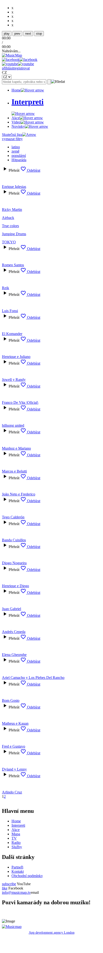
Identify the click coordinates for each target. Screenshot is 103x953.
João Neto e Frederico (18, 494)
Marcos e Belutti (14, 471)
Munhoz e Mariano (16, 448)
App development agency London (51, 932)
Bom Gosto (10, 700)
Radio (16, 843)
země (15, 151)
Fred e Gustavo (13, 746)
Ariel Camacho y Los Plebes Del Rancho (33, 678)
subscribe (9, 884)
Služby (16, 847)
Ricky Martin (12, 210)
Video (16, 122)
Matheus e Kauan (15, 723)
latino (15, 147)
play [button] (7, 33)
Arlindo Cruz (12, 792)
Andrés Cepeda (13, 632)
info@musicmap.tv (16, 892)
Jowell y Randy (14, 380)
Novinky (18, 126)
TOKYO (9, 242)
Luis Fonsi (10, 311)
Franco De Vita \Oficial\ (20, 402)
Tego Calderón (13, 517)
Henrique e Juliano (16, 357)
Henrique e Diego (15, 586)
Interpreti (18, 825)
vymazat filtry (12, 139)
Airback (8, 218)
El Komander (12, 334)
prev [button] (17, 33)
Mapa (15, 834)
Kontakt (17, 871)
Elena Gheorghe (14, 655)
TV (14, 838)
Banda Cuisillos (14, 540)
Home (16, 90)
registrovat (22, 68)
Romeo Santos (13, 265)
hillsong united (13, 425)
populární (18, 156)
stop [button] (39, 33)
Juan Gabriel (11, 609)
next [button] (28, 33)
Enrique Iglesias (14, 187)
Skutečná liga (12, 135)
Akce (15, 118)
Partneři (17, 867)
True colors (10, 226)
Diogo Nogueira (14, 563)
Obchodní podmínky (27, 876)
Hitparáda (18, 160)
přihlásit (8, 68)
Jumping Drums (14, 234)
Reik (5, 288)
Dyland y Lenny (14, 769)
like (4, 888)
